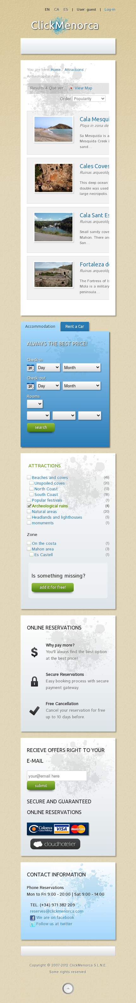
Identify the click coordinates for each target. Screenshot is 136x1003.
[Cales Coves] (53, 192)
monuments (43, 523)
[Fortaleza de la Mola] (53, 287)
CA (57, 9)
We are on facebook (55, 918)
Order (65, 99)
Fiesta (65, 25)
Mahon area (43, 549)
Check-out (36, 378)
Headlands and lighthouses (57, 518)
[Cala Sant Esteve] (53, 241)
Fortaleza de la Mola (105, 264)
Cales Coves (95, 166)
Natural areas (44, 512)
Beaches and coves (50, 478)
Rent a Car (74, 326)
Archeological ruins (50, 506)
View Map (83, 88)
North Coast (46, 489)
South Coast (46, 495)
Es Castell (43, 555)
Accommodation (40, 326)
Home (55, 69)
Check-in (35, 359)
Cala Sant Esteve (101, 215)
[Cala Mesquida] (53, 142)
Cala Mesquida (98, 119)
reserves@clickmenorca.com (56, 912)
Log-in (110, 9)
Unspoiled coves (49, 484)
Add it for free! (53, 587)
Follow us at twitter (54, 924)
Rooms (33, 396)
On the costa (44, 544)
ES (66, 9)
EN (48, 9)
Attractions (74, 69)
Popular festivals (47, 501)
